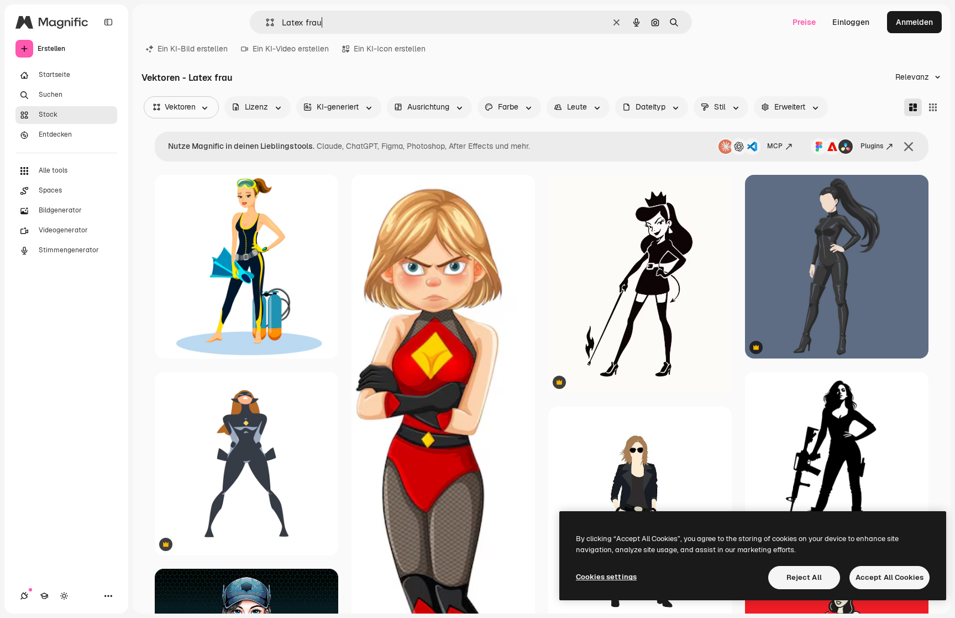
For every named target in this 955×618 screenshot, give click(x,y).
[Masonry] (913, 107)
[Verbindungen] (24, 596)
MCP (775, 146)
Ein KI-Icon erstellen (390, 49)
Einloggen (850, 22)
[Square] (933, 107)
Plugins (871, 146)
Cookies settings (606, 576)
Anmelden (914, 22)
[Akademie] (44, 596)
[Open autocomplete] (265, 22)
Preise (804, 22)
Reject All (804, 577)
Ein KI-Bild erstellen (193, 49)
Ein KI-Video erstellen (291, 49)
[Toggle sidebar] (108, 22)
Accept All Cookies (889, 577)
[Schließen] (908, 146)
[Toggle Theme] (64, 596)
